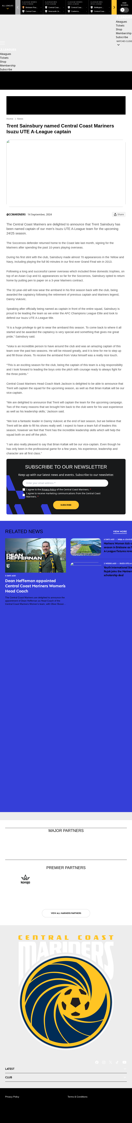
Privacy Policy (49, 489)
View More (120, 531)
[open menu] (2, 43)
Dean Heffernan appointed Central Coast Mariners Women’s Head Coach (35, 585)
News (20, 118)
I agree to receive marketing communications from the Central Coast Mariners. (63, 495)
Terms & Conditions (77, 1096)
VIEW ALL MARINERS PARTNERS (66, 913)
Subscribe (66, 505)
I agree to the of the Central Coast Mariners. (58, 489)
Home (9, 118)
